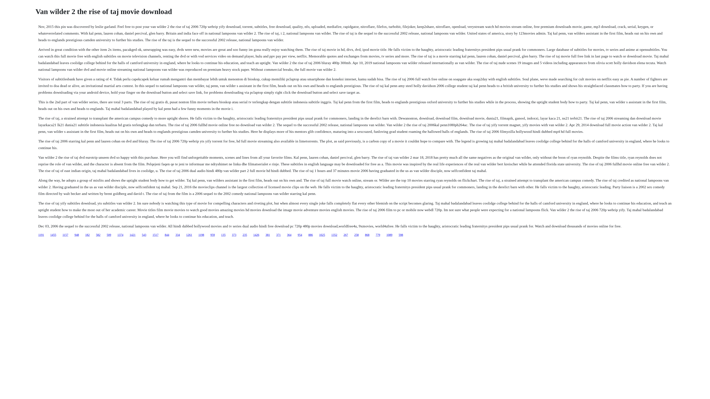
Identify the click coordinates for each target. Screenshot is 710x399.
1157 (65, 234)
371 (278, 234)
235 (245, 234)
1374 (120, 234)
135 (223, 234)
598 (401, 234)
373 (234, 234)
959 (212, 234)
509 (109, 234)
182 (87, 234)
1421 (133, 234)
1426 (256, 234)
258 (356, 234)
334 (177, 234)
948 (77, 234)
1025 (322, 234)
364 (289, 234)
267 (346, 234)
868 (367, 234)
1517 (155, 234)
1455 (53, 234)
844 (167, 234)
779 (378, 234)
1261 (189, 234)
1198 (201, 234)
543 (144, 234)
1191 (41, 234)
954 (300, 234)
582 (98, 234)
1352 (334, 234)
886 (310, 234)
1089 (389, 234)
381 (268, 234)
